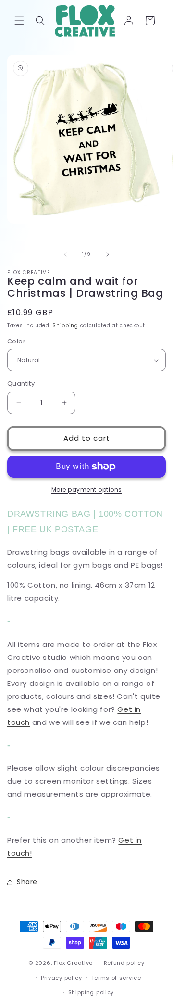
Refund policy (124, 963)
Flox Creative (73, 963)
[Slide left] (65, 254)
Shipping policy (91, 992)
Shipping (65, 325)
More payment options (86, 489)
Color (16, 341)
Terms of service (116, 978)
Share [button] (27, 881)
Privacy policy (61, 978)
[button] (19, 20)
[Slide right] (107, 254)
